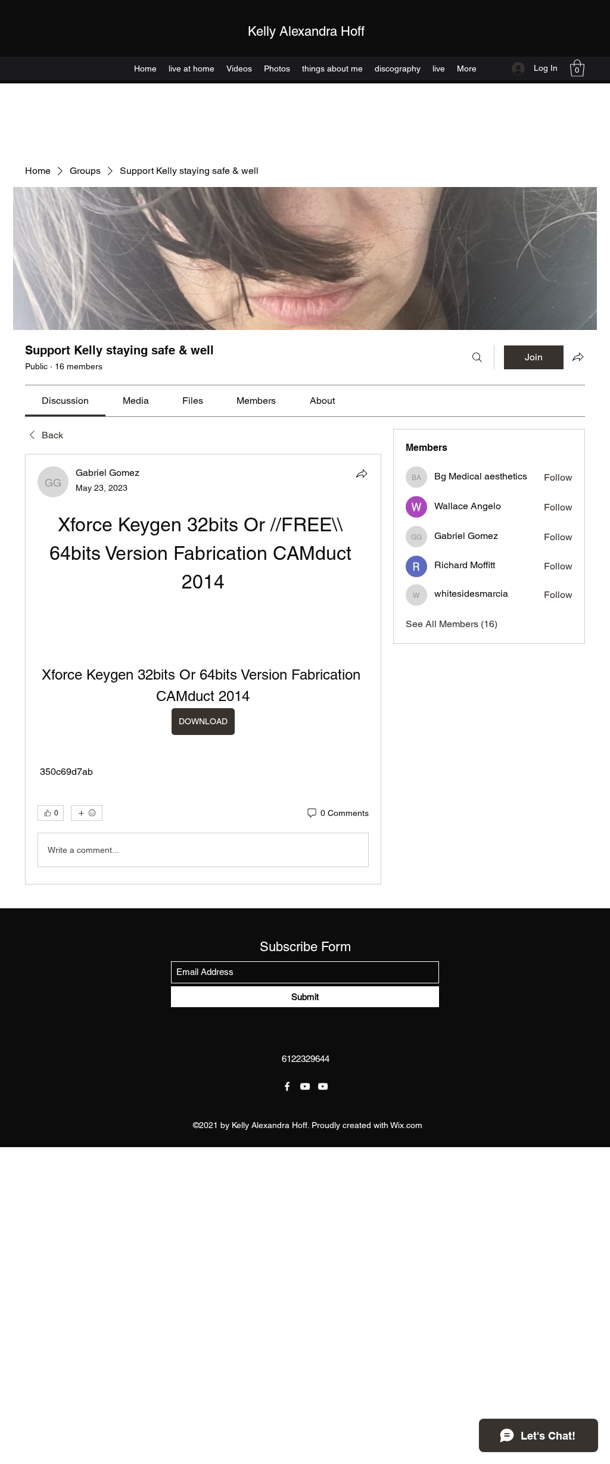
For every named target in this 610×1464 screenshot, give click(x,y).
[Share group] (578, 357)
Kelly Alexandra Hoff (306, 31)
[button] (577, 68)
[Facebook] (287, 1086)
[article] (203, 669)
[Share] (361, 473)
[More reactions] (86, 813)
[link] (65, 400)
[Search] (477, 357)
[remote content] (203, 615)
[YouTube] (305, 1086)
